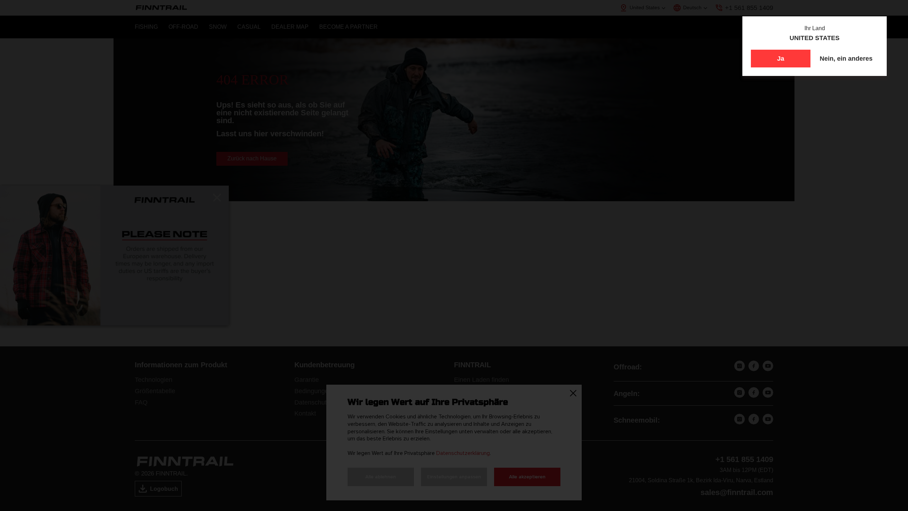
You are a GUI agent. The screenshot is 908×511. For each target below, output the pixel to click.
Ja (780, 58)
